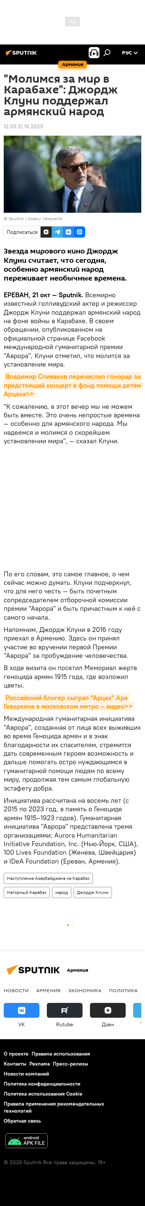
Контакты (15, 1063)
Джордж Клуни (93, 892)
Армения (48, 990)
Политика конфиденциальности (42, 1083)
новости (16, 990)
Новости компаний (26, 1073)
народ (61, 892)
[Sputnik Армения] (22, 55)
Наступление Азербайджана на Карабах (48, 878)
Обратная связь (22, 1120)
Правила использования (61, 1053)
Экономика (85, 990)
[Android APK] (26, 1141)
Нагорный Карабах (26, 892)
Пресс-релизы (70, 1063)
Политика (123, 990)
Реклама (39, 1063)
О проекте (16, 1053)
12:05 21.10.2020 (24, 126)
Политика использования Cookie (43, 1093)
